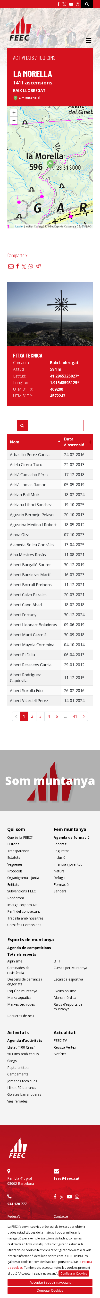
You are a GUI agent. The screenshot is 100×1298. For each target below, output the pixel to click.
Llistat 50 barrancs (21, 1087)
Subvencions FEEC (21, 891)
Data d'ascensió (74, 442)
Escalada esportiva (68, 979)
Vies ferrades (17, 1101)
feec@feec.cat (67, 1178)
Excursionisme (65, 991)
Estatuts (13, 857)
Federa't (60, 844)
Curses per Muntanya (70, 967)
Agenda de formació (72, 837)
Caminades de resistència (18, 970)
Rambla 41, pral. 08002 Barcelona (20, 1181)
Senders (60, 891)
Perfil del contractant (23, 911)
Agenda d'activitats (24, 1040)
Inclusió (60, 857)
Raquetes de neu (20, 1015)
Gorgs (12, 1060)
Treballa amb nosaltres (25, 918)
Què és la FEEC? (20, 837)
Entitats (13, 884)
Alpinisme (14, 961)
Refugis (59, 877)
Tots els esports (21, 954)
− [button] (14, 120)
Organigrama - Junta (23, 877)
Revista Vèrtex (65, 1047)
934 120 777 (17, 1203)
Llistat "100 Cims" (21, 1047)
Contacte (61, 1216)
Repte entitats (18, 1067)
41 (75, 716)
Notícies (60, 1054)
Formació (61, 884)
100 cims (46, 57)
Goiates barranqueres (24, 1094)
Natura (59, 871)
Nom (14, 442)
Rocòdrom (15, 898)
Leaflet (19, 226)
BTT (57, 961)
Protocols (15, 871)
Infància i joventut (68, 864)
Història (13, 844)
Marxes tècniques (21, 1004)
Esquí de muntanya (22, 991)
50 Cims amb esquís (23, 1054)
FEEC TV (60, 1040)
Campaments (17, 1074)
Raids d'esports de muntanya (68, 1007)
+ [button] (14, 113)
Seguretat (61, 850)
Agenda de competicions (29, 947)
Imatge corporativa (22, 904)
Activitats (23, 57)
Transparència (18, 850)
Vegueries (15, 864)
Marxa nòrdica (65, 997)
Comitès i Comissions (24, 924)
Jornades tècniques (22, 1081)
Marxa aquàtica (19, 997)
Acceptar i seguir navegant (50, 1282)
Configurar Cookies (73, 1273)
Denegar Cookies (50, 1290)
